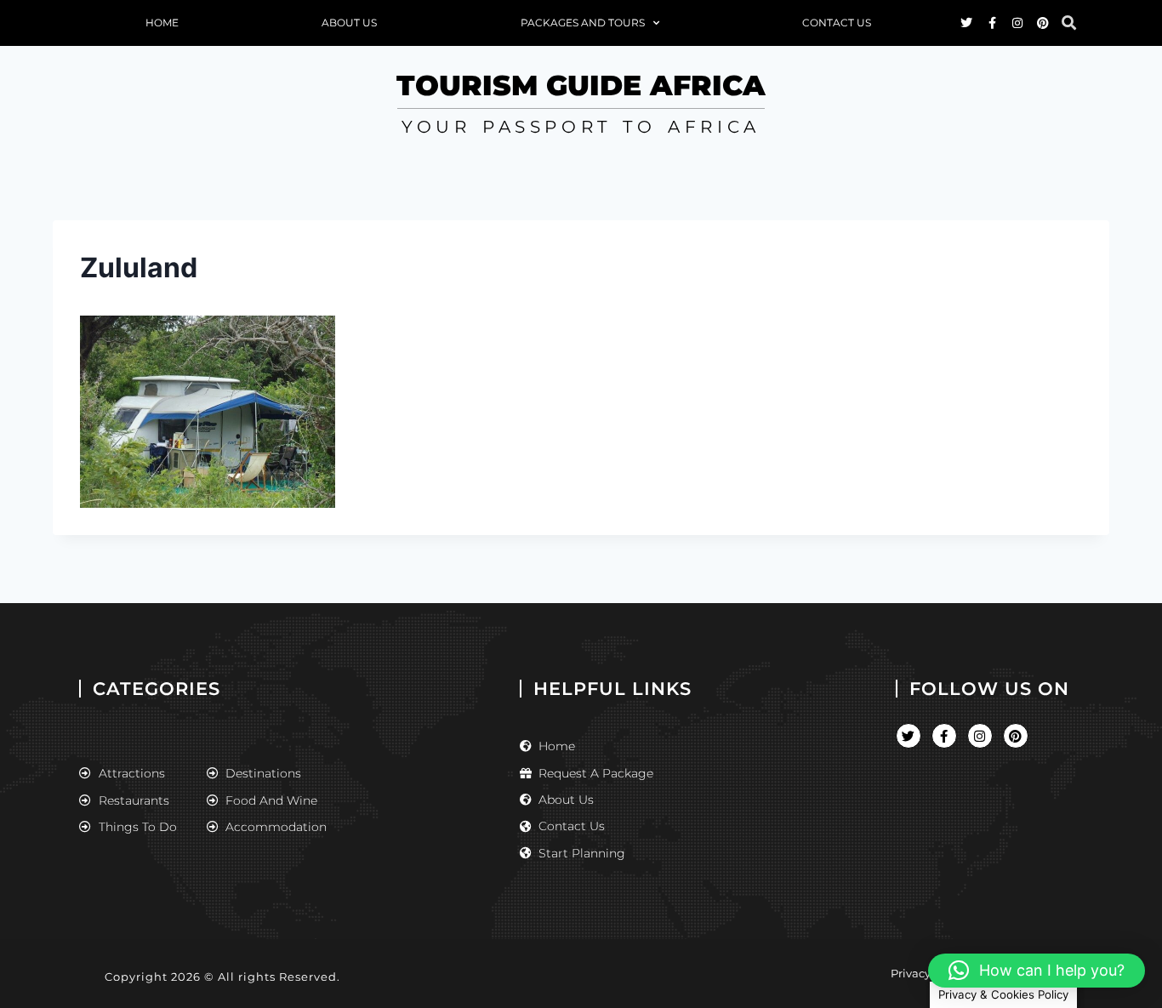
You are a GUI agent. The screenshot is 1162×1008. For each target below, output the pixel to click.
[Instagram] (1017, 23)
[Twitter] (966, 23)
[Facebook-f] (992, 23)
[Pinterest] (1043, 23)
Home (162, 22)
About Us (349, 22)
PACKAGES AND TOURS (583, 22)
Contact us (836, 22)
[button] (1069, 23)
